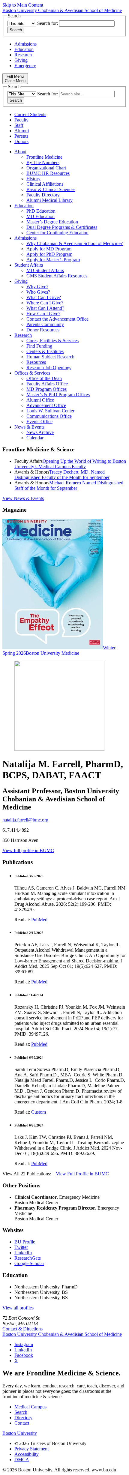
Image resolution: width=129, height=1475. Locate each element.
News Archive (40, 432)
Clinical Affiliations (44, 184)
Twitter (21, 1247)
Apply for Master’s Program (53, 259)
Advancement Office (46, 405)
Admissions (25, 43)
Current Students (30, 114)
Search (20, 1412)
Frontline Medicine (44, 157)
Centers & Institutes (45, 351)
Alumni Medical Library (49, 200)
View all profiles (18, 1307)
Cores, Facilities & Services (52, 340)
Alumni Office (40, 399)
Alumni (21, 130)
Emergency (25, 65)
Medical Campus (30, 1406)
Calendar (35, 437)
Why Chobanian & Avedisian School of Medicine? (74, 243)
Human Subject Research (50, 356)
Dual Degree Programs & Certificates (61, 227)
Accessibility (26, 1454)
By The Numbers (42, 162)
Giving (21, 60)
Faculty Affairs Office (47, 383)
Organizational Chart (46, 167)
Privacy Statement (31, 1448)
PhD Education (41, 211)
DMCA (21, 1459)
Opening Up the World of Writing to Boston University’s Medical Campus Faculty (70, 464)
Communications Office (49, 416)
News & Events (29, 426)
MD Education (40, 216)
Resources (36, 362)
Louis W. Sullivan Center (50, 410)
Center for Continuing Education (57, 232)
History (33, 178)
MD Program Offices (46, 389)
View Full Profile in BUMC (82, 1173)
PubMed (39, 919)
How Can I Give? (43, 313)
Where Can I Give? (44, 302)
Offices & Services (32, 372)
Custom (38, 1111)
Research (23, 54)
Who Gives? (38, 292)
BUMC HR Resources (48, 173)
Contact (21, 1423)
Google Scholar (29, 1263)
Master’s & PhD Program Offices (58, 394)
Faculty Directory (43, 194)
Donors (21, 141)
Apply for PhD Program (49, 254)
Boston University (19, 1433)
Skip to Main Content (22, 4)
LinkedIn (23, 1252)
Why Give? (37, 286)
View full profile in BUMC (28, 850)
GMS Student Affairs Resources (56, 275)
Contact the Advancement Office (57, 319)
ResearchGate (27, 1258)
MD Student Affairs (45, 270)
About (20, 151)
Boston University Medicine (52, 653)
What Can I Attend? (45, 308)
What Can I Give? (43, 297)
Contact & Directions (22, 1328)
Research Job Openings (48, 367)
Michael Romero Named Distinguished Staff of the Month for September (68, 485)
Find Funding (39, 346)
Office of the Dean (44, 378)
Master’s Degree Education (52, 221)
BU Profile (24, 1241)
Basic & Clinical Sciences (50, 189)
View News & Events (23, 498)
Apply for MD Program (48, 248)
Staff (18, 125)
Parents (21, 136)
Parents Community (45, 324)
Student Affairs (28, 265)
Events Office (39, 421)
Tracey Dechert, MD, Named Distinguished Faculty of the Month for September (62, 474)
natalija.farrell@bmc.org (25, 819)
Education (24, 49)
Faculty (21, 119)
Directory (23, 1417)
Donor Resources (42, 329)
